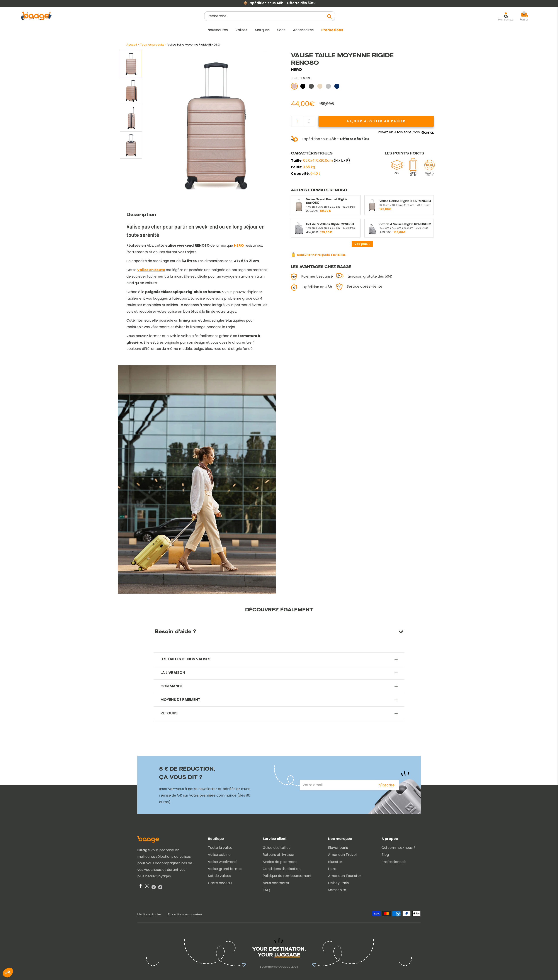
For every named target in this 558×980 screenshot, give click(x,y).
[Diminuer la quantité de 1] (309, 122)
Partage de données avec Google (36, 936)
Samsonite (337, 889)
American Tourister (344, 875)
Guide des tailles (276, 847)
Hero (332, 868)
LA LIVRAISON (172, 672)
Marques (262, 29)
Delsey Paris (338, 882)
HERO (296, 69)
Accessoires (303, 29)
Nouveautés (218, 29)
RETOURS (168, 713)
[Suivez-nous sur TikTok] (160, 887)
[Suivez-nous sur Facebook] (140, 887)
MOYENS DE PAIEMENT (180, 699)
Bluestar (335, 861)
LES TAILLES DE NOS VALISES (185, 659)
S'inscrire (387, 785)
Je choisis (50, 958)
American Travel (342, 854)
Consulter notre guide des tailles (321, 255)
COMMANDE (171, 686)
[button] (8, 972)
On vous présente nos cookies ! (34, 940)
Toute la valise (220, 847)
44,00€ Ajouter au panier (376, 121)
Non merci (20, 958)
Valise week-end (222, 861)
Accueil (131, 44)
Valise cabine (219, 854)
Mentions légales (149, 914)
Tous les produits (152, 44)
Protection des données (185, 914)
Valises (241, 29)
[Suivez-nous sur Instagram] (147, 887)
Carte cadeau (220, 882)
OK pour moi (80, 958)
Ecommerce (269, 967)
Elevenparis (338, 847)
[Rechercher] (329, 16)
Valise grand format (225, 868)
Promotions (332, 29)
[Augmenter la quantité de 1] (309, 120)
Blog (385, 854)
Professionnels (393, 861)
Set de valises (219, 875)
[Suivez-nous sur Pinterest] (153, 887)
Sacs (281, 29)
